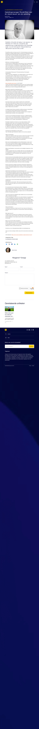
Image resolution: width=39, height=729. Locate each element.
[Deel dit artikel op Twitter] (9, 254)
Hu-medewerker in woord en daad (11, 248)
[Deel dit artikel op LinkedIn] (15, 254)
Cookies (33, 376)
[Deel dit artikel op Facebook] (12, 254)
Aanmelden (31, 357)
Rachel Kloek (14, 259)
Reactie (6, 282)
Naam (6, 276)
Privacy (30, 376)
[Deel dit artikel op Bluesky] (6, 254)
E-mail (21, 276)
